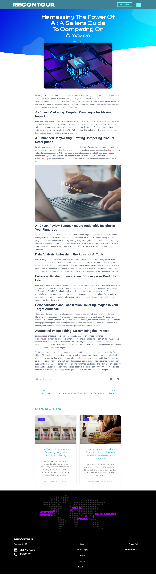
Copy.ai (65, 150)
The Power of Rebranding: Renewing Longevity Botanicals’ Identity (55, 452)
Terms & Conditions (132, 550)
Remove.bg (42, 339)
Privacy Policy (134, 544)
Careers (82, 561)
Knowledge (82, 567)
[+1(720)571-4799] (15, 554)
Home (82, 544)
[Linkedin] (15, 550)
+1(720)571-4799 (25, 554)
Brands (82, 555)
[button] (110, 379)
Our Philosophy (82, 550)
